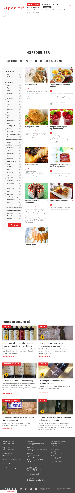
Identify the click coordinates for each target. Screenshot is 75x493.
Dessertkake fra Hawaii (59, 201)
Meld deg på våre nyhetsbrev (35, 480)
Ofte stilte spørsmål (32, 474)
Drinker (43, 10)
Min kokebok (63, 10)
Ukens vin (37, 10)
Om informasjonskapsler (10, 468)
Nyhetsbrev (55, 10)
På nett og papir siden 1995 (35, 444)
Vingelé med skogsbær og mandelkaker (59, 128)
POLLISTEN (34, 4)
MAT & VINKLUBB (34, 7)
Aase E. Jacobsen (8, 444)
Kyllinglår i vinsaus (32, 127)
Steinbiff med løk (31, 165)
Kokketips (36, 12)
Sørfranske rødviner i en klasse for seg (17, 381)
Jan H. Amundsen (8, 450)
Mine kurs (29, 12)
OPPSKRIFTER (48, 5)
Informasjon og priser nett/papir (36, 450)
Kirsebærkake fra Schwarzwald (32, 202)
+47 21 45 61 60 (36, 470)
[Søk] (70, 5)
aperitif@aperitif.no (32, 468)
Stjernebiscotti (31, 85)
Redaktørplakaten (8, 464)
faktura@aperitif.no (56, 458)
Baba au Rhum (30, 245)
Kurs (58, 5)
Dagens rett (30, 10)
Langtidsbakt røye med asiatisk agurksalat (59, 166)
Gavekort (48, 10)
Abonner (47, 7)
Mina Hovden (6, 456)
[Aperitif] (14, 8)
